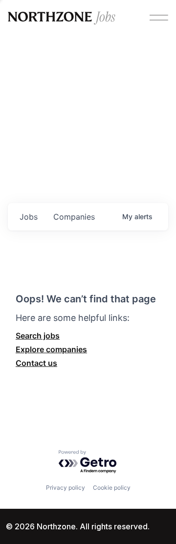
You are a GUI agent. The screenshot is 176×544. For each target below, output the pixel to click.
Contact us (36, 363)
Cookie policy (112, 487)
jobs (29, 217)
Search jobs (38, 335)
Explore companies (51, 349)
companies (74, 217)
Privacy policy (65, 487)
